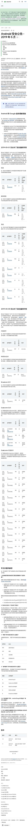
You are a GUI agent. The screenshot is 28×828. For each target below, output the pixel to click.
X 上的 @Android (4, 785)
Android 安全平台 (13, 118)
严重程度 (13, 157)
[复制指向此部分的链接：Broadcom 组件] (12, 382)
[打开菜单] (2, 1)
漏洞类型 (7, 157)
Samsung (23, 721)
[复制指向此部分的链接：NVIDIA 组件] (10, 357)
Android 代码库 (4, 769)
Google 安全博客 (4, 792)
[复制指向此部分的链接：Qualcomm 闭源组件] (15, 450)
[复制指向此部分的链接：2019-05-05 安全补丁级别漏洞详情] (2, 311)
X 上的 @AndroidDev (5, 787)
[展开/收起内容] (7, 41)
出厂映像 (3, 777)
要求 (2, 771)
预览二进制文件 (4, 775)
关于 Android (4, 820)
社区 (9, 820)
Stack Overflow (4, 813)
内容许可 (14, 759)
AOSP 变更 (7, 22)
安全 (9, 27)
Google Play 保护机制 (9, 120)
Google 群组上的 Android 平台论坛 (8, 794)
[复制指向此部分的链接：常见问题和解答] (14, 568)
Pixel (6, 722)
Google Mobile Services (6, 810)
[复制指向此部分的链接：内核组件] (7, 331)
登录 (25, 1)
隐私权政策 (22, 820)
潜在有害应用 (22, 135)
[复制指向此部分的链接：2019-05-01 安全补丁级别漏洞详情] (2, 150)
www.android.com (5, 808)
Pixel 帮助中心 (4, 806)
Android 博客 (4, 790)
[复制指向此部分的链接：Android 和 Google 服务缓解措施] (2, 116)
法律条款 (13, 820)
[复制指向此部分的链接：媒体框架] (7, 196)
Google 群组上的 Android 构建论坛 (8, 796)
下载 (2, 773)
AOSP (2, 27)
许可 (17, 820)
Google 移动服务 (21, 137)
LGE (2, 722)
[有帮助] (11, 31)
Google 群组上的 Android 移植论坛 (8, 798)
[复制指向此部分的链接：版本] (5, 730)
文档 (2, 5)
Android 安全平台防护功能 (14, 97)
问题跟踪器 (3, 815)
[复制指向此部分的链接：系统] (5, 224)
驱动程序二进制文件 (5, 780)
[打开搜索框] (19, 1)
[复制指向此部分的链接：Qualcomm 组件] (12, 408)
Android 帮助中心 (5, 804)
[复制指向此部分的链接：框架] (5, 168)
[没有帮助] (14, 31)
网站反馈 (4, 822)
